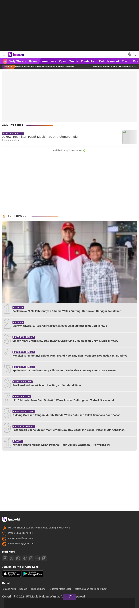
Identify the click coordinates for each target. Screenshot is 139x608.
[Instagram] (31, 558)
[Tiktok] (44, 558)
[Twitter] (11, 558)
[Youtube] (38, 558)
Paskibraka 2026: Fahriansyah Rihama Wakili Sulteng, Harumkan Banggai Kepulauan (66, 311)
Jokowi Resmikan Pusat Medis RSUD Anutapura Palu (40, 137)
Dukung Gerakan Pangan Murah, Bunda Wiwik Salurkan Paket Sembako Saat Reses (66, 415)
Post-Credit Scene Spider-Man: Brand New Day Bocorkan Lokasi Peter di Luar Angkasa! (68, 430)
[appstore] (11, 576)
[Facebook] (5, 558)
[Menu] (4, 54)
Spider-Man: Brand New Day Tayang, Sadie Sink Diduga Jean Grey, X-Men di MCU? (65, 341)
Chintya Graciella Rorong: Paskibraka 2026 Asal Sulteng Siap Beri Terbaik (59, 326)
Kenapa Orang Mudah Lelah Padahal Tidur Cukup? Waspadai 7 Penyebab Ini (61, 445)
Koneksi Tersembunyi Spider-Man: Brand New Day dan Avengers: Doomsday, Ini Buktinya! (70, 355)
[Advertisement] (69, 25)
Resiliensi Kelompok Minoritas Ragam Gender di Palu (46, 385)
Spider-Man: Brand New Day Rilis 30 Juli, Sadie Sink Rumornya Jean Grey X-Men (64, 370)
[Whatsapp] (18, 558)
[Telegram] (25, 558)
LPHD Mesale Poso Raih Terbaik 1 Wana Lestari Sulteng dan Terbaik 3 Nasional (63, 400)
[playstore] (32, 576)
